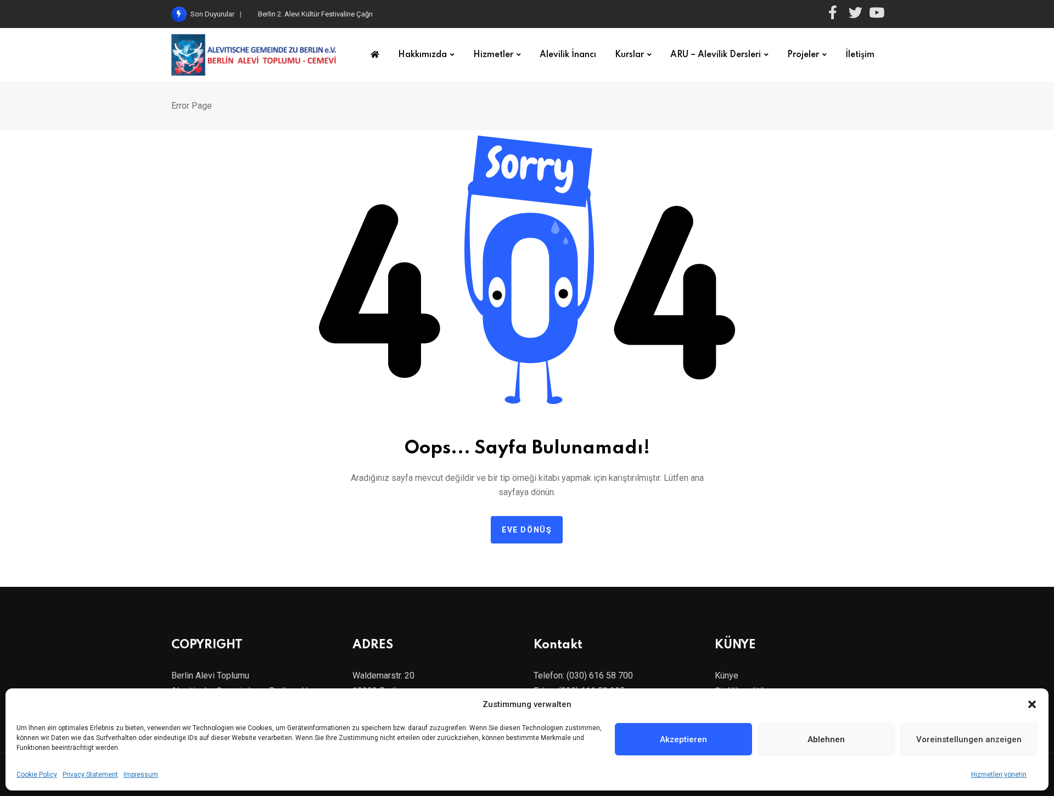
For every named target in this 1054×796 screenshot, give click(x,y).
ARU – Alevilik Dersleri (715, 55)
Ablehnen (826, 739)
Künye (726, 675)
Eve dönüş (527, 529)
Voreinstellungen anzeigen (969, 739)
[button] (1032, 704)
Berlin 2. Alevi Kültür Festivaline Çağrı (315, 14)
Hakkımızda (422, 55)
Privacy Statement (90, 774)
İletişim (859, 55)
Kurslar (629, 55)
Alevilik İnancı (568, 55)
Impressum (141, 774)
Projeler (803, 55)
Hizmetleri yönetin (999, 774)
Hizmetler (493, 55)
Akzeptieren (683, 739)
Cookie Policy (36, 774)
